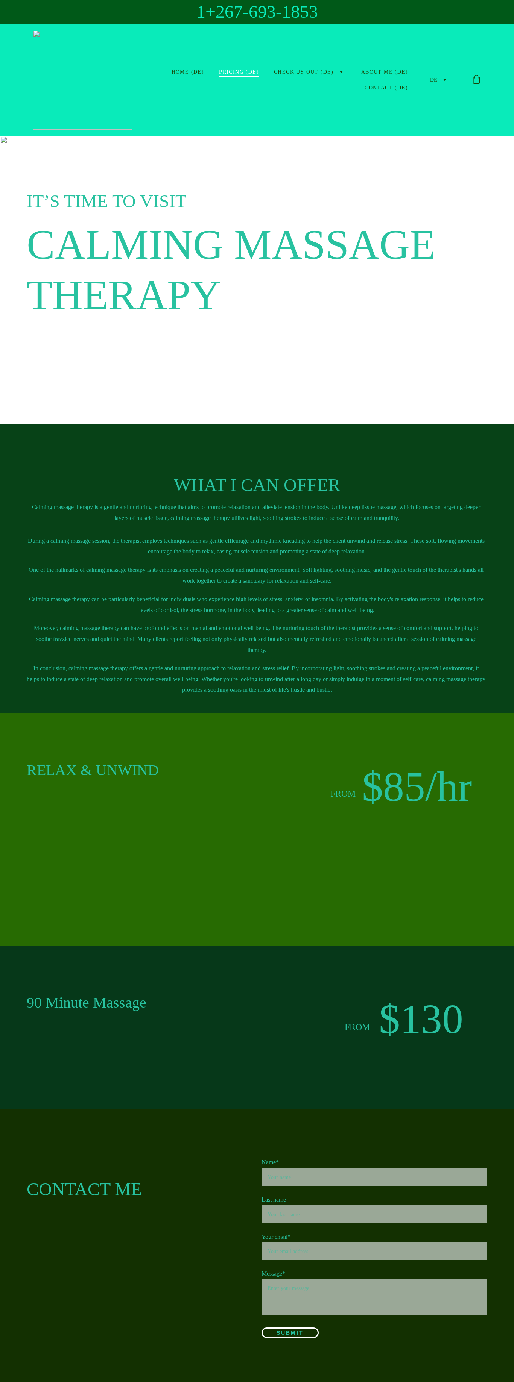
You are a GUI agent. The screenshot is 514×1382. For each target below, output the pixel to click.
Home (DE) (188, 72)
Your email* (276, 1236)
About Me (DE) (384, 72)
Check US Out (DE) (304, 72)
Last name (274, 1199)
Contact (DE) (386, 88)
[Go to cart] (476, 80)
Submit (290, 1333)
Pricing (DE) (239, 72)
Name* (270, 1162)
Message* (273, 1273)
